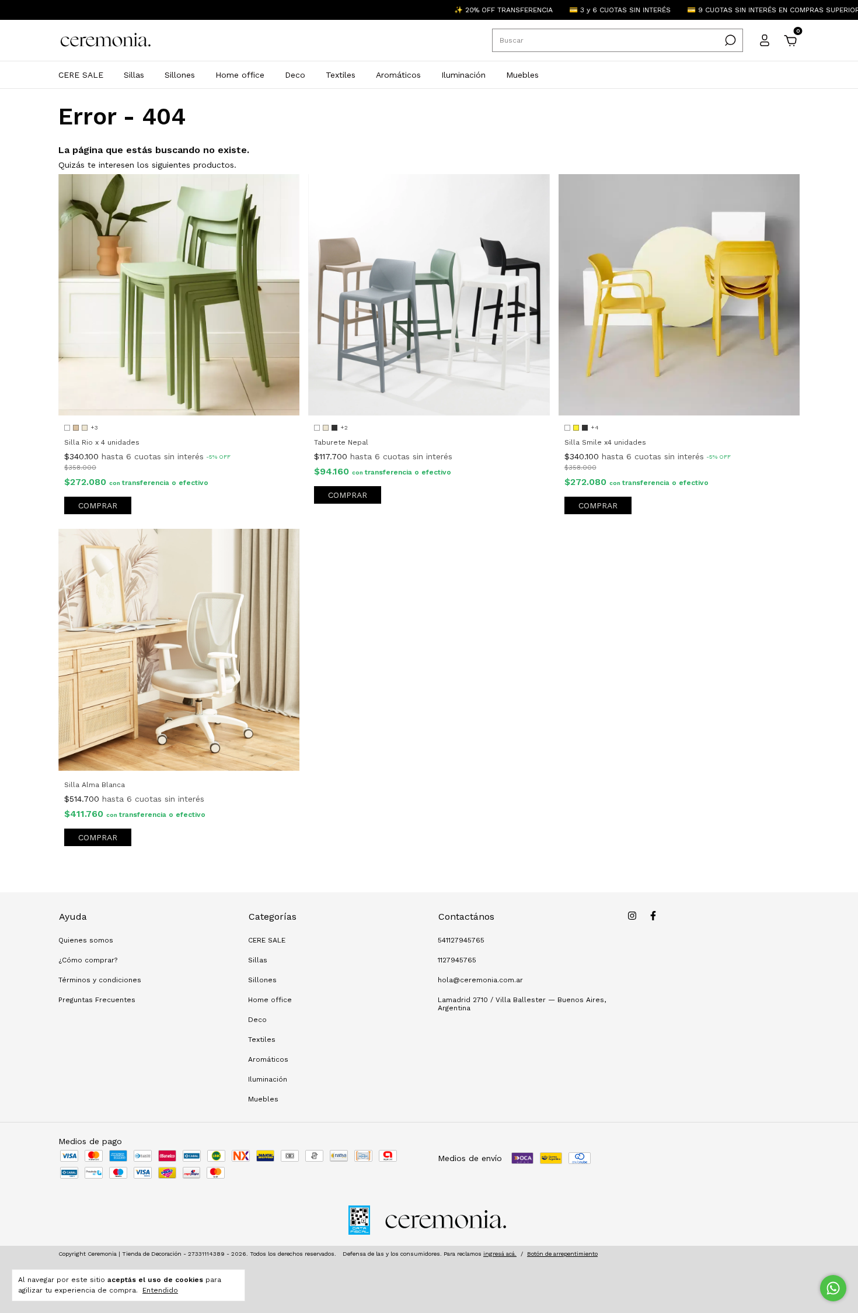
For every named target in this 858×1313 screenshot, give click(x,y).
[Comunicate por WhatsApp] (833, 1288)
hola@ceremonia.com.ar (480, 980)
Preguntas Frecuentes (96, 1000)
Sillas (134, 74)
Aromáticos (398, 74)
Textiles (340, 74)
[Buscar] (729, 40)
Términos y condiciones (99, 980)
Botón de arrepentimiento (562, 1253)
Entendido (160, 1290)
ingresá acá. (500, 1253)
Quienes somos (85, 940)
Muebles (522, 74)
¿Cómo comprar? (87, 960)
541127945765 (461, 940)
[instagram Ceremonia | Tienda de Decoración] (632, 915)
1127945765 (457, 960)
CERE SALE (80, 74)
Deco (295, 74)
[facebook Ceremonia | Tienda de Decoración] (653, 915)
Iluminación (463, 74)
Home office (239, 74)
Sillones (180, 74)
